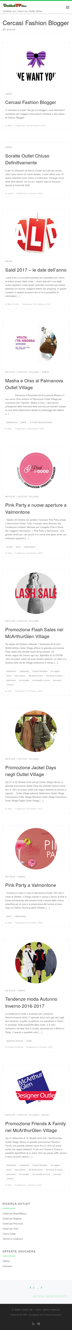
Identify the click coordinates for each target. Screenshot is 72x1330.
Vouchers (7, 1266)
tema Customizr (54, 1314)
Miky (10, 126)
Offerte (6, 1261)
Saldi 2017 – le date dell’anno (36, 269)
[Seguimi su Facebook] (38, 1324)
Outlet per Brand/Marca (14, 1213)
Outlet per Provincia (13, 1223)
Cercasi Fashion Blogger (30, 102)
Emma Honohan (15, 1047)
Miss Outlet (13, 304)
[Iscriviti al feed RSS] (33, 1324)
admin (11, 193)
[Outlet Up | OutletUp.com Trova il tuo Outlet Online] (15, 5)
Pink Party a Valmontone (30, 885)
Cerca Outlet (9, 1233)
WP (25, 1314)
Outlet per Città (10, 1228)
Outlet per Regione (12, 1218)
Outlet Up (27, 1309)
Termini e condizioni (13, 1238)
